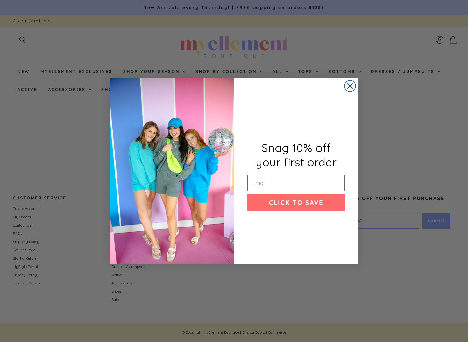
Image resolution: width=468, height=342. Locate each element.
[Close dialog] (350, 86)
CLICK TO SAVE (296, 202)
